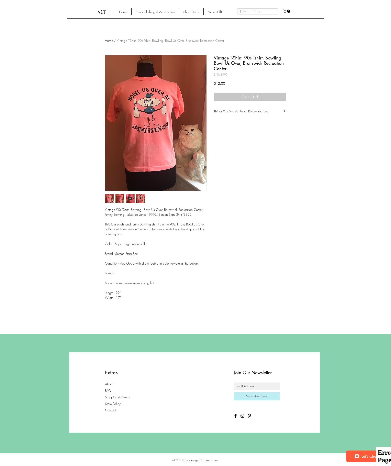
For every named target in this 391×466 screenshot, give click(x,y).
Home (109, 40)
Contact (110, 410)
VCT (102, 11)
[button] (155, 11)
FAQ (108, 390)
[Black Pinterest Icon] (249, 415)
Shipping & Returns (118, 397)
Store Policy (113, 403)
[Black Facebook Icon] (235, 415)
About (109, 384)
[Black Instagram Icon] (242, 415)
